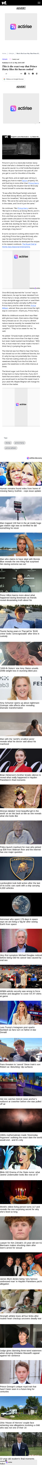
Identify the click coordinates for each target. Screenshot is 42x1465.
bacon (24, 180)
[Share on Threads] (36, 73)
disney (8, 443)
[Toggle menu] (39, 3)
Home (4, 53)
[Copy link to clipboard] (21, 73)
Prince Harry (33, 183)
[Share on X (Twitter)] (28, 73)
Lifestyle (11, 53)
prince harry (19, 443)
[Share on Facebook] (32, 73)
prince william (11, 448)
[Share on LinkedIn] (25, 73)
